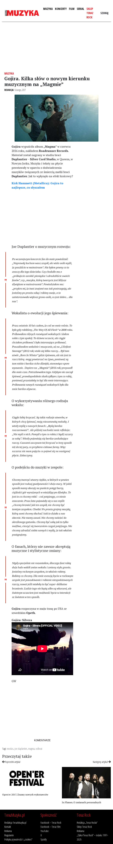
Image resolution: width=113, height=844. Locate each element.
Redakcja (9, 90)
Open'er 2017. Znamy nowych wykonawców (25, 794)
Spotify (44, 839)
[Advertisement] (56, 46)
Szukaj (104, 13)
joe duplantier (21, 749)
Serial (80, 9)
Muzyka (48, 9)
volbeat (39, 749)
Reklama (8, 831)
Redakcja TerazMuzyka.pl (15, 822)
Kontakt (7, 827)
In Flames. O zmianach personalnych (81, 802)
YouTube (45, 831)
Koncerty (61, 9)
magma (31, 749)
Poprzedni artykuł (12, 762)
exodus (10, 749)
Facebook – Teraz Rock (51, 822)
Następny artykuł (100, 762)
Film (71, 9)
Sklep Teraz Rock (90, 13)
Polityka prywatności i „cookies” (18, 839)
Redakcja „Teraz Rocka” (87, 822)
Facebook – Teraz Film (50, 827)
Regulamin (9, 835)
